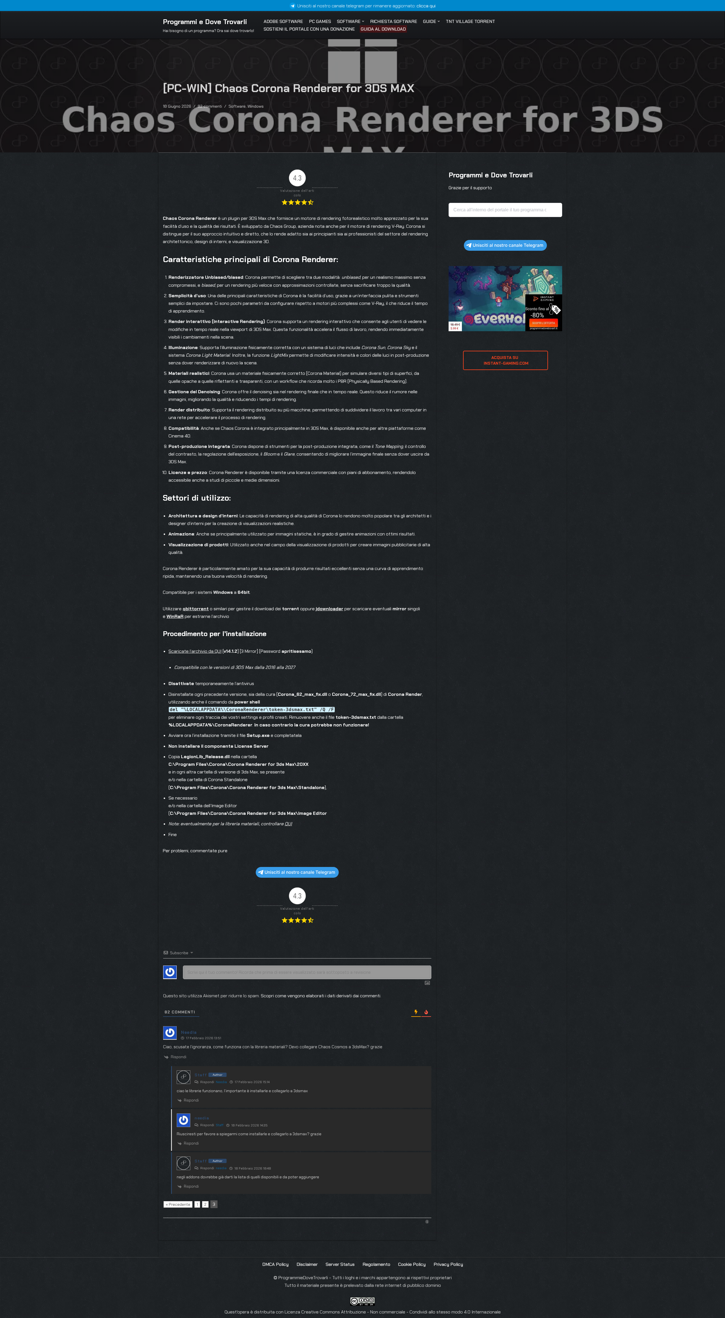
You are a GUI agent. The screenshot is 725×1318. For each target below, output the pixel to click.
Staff (219, 1125)
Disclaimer (307, 1264)
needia (221, 1168)
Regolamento (376, 1264)
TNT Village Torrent (470, 21)
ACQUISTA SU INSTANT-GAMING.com (505, 360)
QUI (288, 824)
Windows (256, 106)
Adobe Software (283, 21)
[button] (363, 21)
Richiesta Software (393, 21)
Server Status (340, 1264)
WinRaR (175, 616)
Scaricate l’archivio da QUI (195, 651)
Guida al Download (383, 29)
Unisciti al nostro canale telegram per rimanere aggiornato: (366, 6)
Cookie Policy (412, 1264)
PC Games (320, 21)
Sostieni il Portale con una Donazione (309, 29)
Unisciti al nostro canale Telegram (300, 872)
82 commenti (210, 106)
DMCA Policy (275, 1264)
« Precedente (178, 1204)
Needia (221, 1082)
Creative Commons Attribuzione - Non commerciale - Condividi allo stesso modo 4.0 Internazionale (401, 1312)
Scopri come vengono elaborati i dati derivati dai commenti (320, 996)
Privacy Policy (448, 1264)
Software (237, 106)
